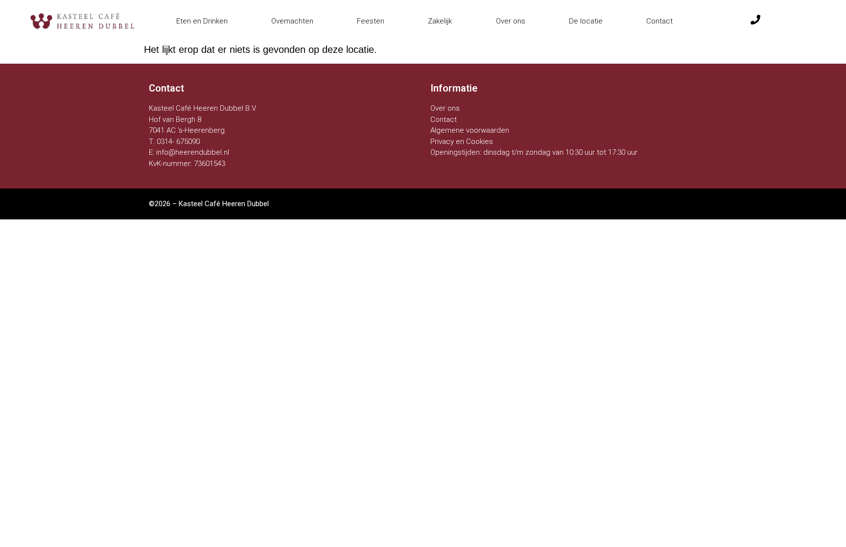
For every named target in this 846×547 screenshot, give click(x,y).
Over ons (510, 21)
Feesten (370, 21)
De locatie (586, 21)
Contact (659, 21)
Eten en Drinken (202, 21)
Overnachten (292, 21)
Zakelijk (440, 21)
